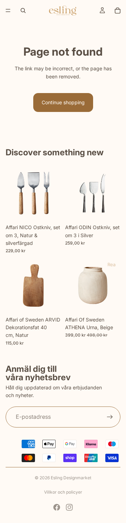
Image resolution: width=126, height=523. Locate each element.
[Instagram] (69, 507)
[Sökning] (23, 10)
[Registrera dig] (110, 417)
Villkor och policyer (63, 492)
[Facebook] (56, 507)
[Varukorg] (117, 10)
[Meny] (8, 10)
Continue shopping (63, 102)
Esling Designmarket (71, 477)
